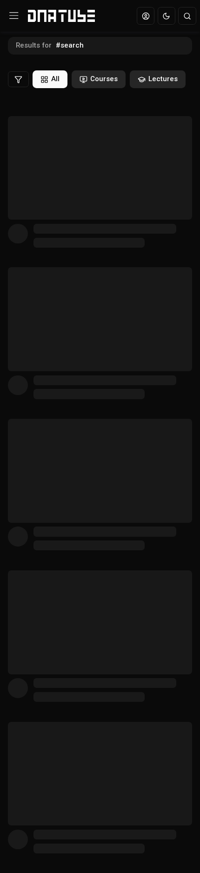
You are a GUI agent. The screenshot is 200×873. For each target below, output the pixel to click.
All (55, 79)
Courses (104, 79)
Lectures (163, 79)
